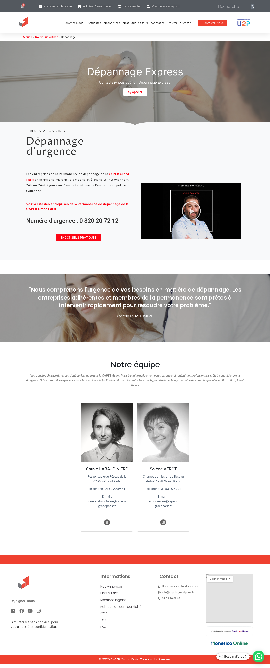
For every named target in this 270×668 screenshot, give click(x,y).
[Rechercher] (252, 6)
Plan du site (109, 593)
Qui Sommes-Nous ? (72, 22)
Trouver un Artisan (179, 22)
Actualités (94, 22)
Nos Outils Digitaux (135, 22)
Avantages (157, 22)
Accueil (27, 37)
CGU (103, 620)
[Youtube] (30, 611)
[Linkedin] (107, 522)
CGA (103, 613)
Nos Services (112, 22)
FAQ (103, 627)
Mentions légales (113, 600)
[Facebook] (21, 611)
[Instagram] (38, 611)
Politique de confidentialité (121, 606)
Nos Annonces (111, 586)
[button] (191, 211)
